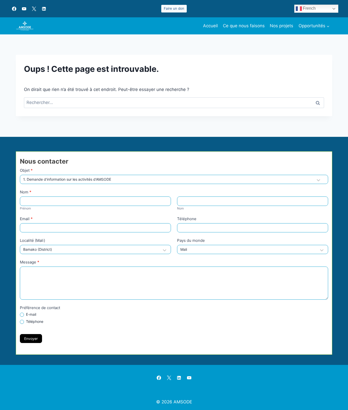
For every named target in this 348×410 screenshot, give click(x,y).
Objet (26, 170)
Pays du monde (191, 240)
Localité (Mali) (32, 240)
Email (26, 218)
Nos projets (281, 25)
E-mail (30, 314)
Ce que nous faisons (244, 25)
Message (29, 262)
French (309, 8)
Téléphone (186, 218)
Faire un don (174, 8)
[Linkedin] (43, 8)
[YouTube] (24, 8)
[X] (34, 8)
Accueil (210, 25)
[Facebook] (14, 8)
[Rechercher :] (174, 102)
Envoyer (31, 338)
